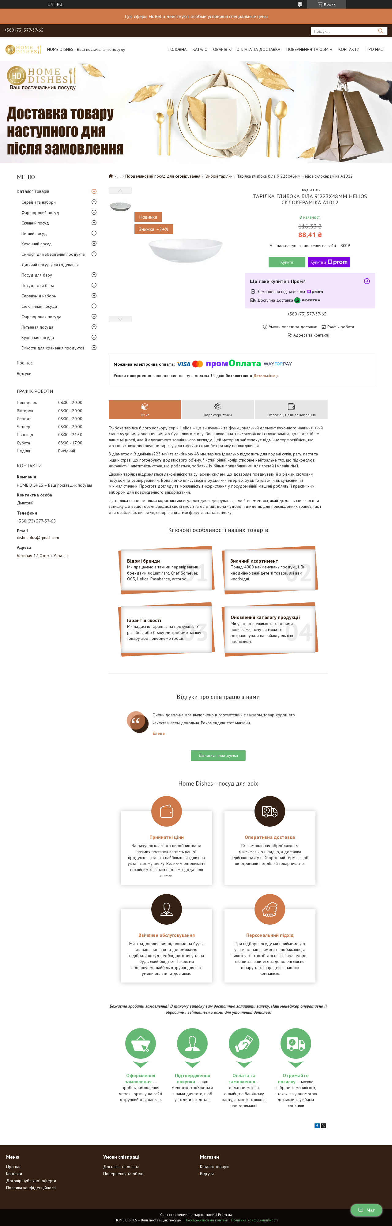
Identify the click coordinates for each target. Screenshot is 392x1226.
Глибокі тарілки (218, 176)
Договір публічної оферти (31, 1180)
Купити (287, 262)
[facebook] (317, 1127)
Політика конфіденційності (31, 1187)
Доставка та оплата (121, 1166)
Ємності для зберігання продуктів (53, 254)
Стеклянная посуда (39, 306)
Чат (371, 1210)
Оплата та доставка (258, 49)
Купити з (318, 262)
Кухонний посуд (36, 244)
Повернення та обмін (309, 49)
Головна (177, 49)
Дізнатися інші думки (218, 755)
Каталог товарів (210, 49)
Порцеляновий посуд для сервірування (162, 176)
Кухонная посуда (37, 337)
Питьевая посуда (37, 327)
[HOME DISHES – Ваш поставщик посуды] (23, 49)
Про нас (374, 49)
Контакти (349, 49)
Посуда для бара (37, 285)
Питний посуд (34, 233)
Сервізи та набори (38, 202)
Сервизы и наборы (39, 296)
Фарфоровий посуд (40, 212)
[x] (323, 1127)
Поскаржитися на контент (206, 1220)
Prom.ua (225, 1214)
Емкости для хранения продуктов (53, 348)
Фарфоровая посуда (41, 316)
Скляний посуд (35, 223)
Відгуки (24, 373)
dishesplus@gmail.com (38, 537)
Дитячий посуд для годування (50, 264)
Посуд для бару (36, 275)
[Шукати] (380, 31)
